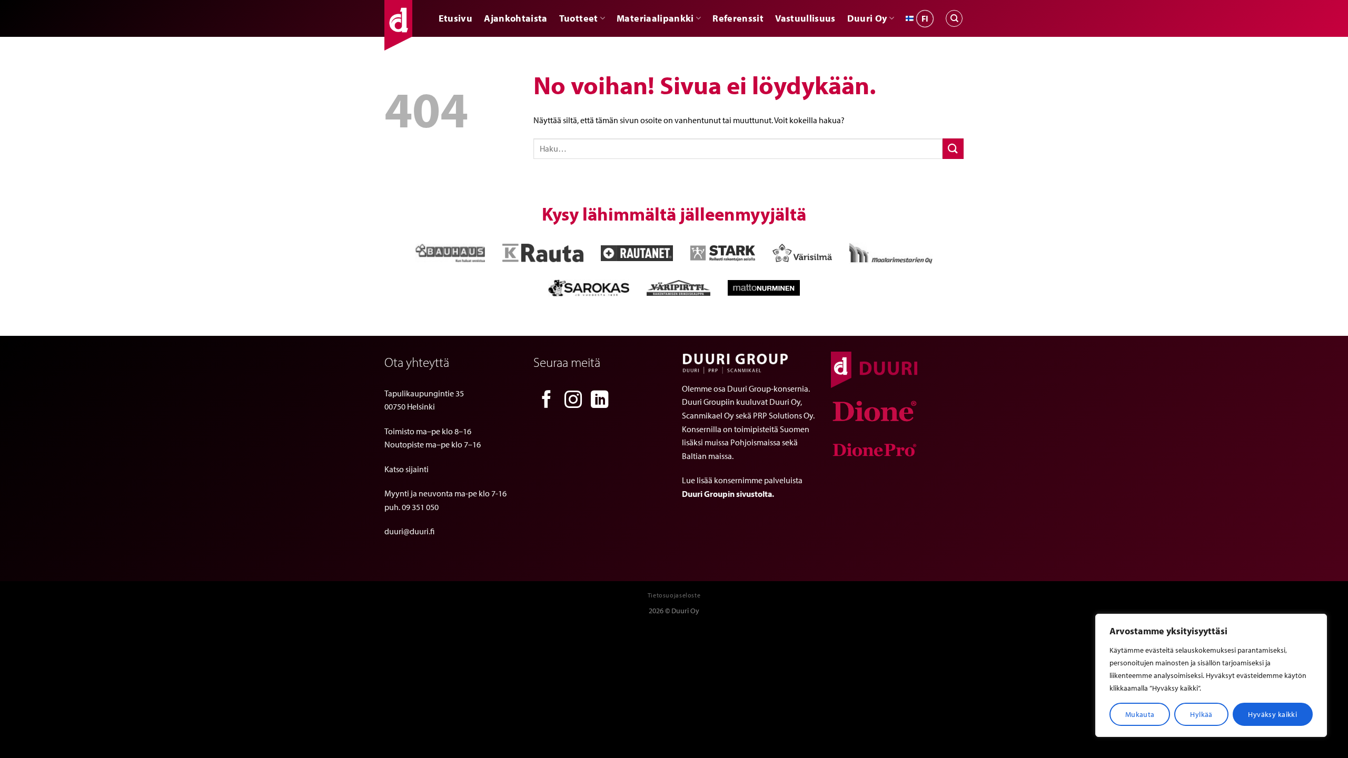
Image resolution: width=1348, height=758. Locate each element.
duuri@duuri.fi (409, 531)
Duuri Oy (867, 18)
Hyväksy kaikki (1272, 714)
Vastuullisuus (805, 18)
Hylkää (1201, 714)
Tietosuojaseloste (674, 595)
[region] (1211, 675)
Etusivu (455, 18)
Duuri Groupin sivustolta (727, 493)
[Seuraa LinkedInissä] (600, 401)
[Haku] (954, 18)
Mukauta (1140, 714)
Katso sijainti (406, 469)
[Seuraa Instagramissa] (573, 401)
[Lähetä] (953, 148)
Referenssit (738, 18)
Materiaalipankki (655, 18)
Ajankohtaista (516, 18)
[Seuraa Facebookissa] (547, 401)
